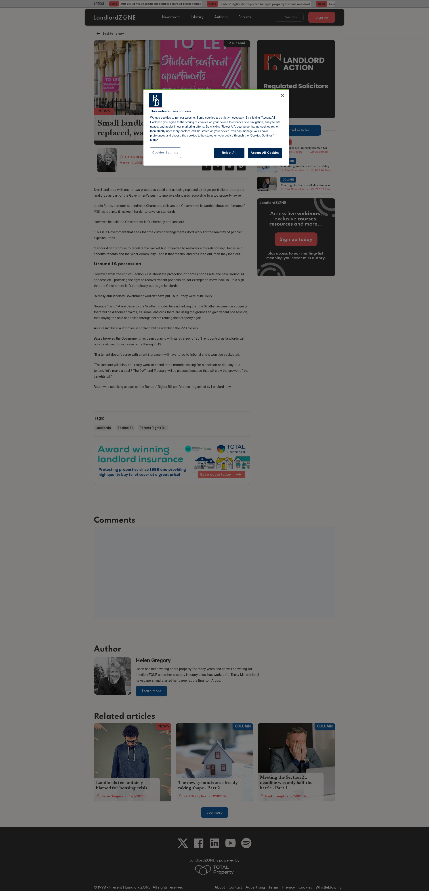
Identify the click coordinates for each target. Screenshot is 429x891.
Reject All (229, 152)
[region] (216, 127)
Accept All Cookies (265, 152)
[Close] (282, 95)
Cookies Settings (165, 152)
